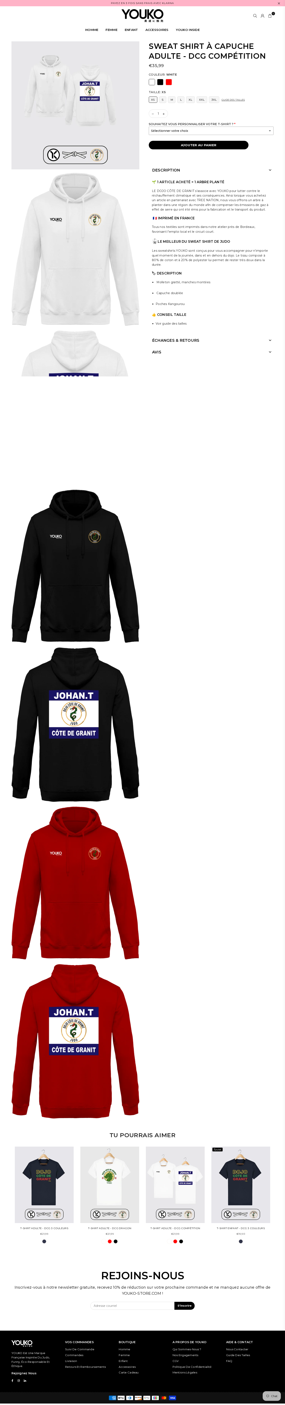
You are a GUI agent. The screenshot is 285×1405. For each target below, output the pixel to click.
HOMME (91, 30)
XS (153, 99)
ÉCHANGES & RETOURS (175, 340)
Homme (124, 1349)
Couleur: (163, 74)
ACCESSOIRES (157, 30)
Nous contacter (237, 1349)
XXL (202, 99)
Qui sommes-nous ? (187, 1349)
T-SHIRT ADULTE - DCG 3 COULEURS (44, 1228)
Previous (9, 1197)
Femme (124, 1355)
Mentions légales (185, 1372)
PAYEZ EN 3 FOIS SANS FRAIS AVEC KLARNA (142, 3)
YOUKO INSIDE (188, 30)
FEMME (111, 30)
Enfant (123, 1361)
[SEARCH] (255, 16)
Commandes (74, 1355)
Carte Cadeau (129, 1372)
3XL (214, 99)
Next (276, 1197)
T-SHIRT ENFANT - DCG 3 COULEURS (241, 1228)
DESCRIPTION (166, 170)
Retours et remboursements (85, 1366)
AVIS (156, 352)
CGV (176, 1361)
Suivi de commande (79, 1349)
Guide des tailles (233, 99)
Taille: (157, 92)
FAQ (229, 1361)
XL (190, 99)
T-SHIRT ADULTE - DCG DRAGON (109, 1228)
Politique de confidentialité (192, 1366)
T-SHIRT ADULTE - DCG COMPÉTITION (175, 1228)
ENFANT (131, 30)
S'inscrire (185, 1305)
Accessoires (127, 1366)
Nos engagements (185, 1355)
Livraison (71, 1361)
